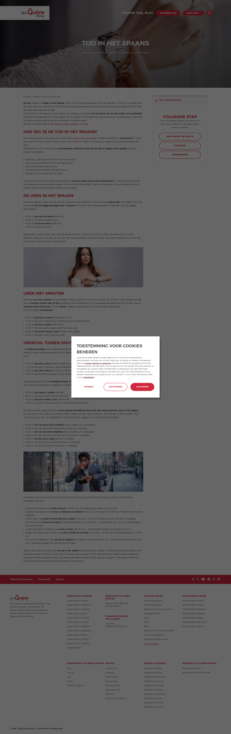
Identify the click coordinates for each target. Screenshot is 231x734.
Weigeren (88, 387)
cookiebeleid (88, 377)
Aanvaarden (142, 387)
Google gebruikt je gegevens (98, 363)
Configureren (115, 387)
